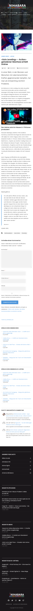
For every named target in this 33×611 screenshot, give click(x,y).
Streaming (24, 233)
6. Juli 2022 (12, 68)
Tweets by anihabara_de (7, 319)
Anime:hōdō (5, 469)
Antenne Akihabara (8, 473)
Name (3, 270)
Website (3, 285)
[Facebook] (9, 600)
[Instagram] (15, 600)
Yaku (4, 68)
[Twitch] (23, 600)
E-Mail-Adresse (5, 278)
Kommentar (4, 249)
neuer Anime (17, 233)
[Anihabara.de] (16, 5)
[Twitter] (12, 600)
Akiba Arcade (6, 458)
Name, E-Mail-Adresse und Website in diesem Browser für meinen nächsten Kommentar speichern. (15, 296)
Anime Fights (6, 465)
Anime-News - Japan (7, 56)
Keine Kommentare (23, 68)
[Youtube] (19, 600)
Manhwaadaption (8, 233)
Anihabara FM (6, 462)
